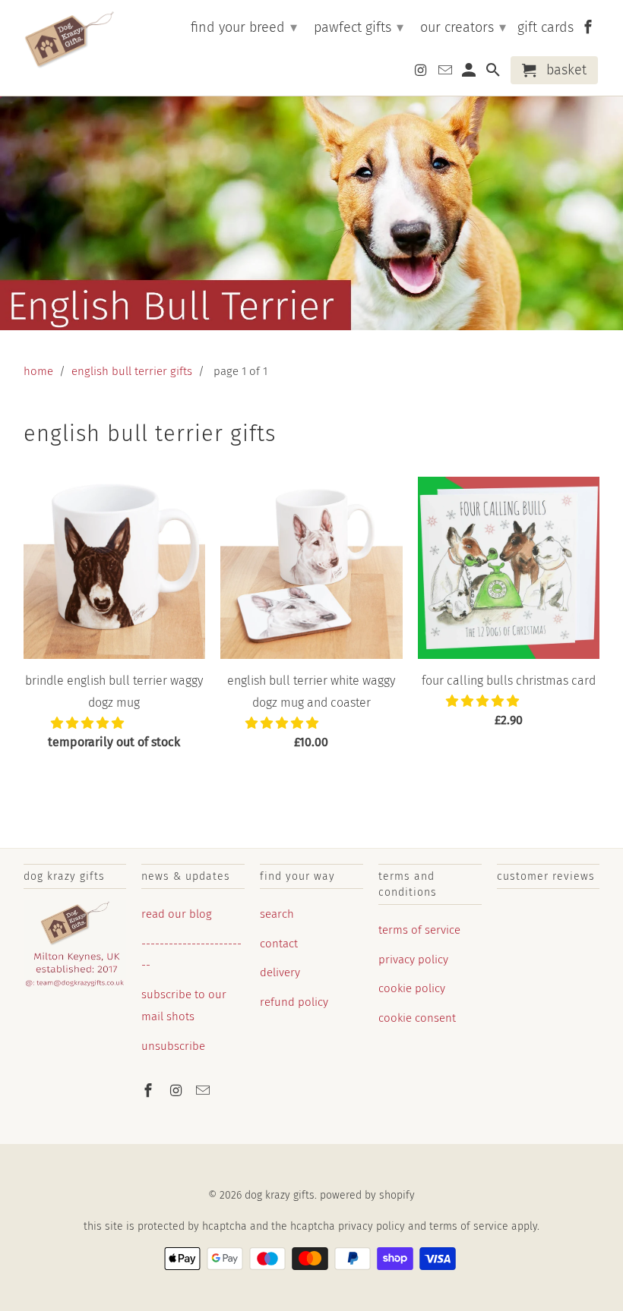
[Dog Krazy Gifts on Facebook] (149, 1091)
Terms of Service (419, 930)
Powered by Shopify (367, 1195)
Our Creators (463, 27)
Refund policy (294, 1002)
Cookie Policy (411, 988)
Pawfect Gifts (358, 27)
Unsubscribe (173, 1046)
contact (279, 943)
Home (38, 371)
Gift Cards (545, 28)
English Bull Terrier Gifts (131, 371)
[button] (89, 723)
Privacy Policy (413, 959)
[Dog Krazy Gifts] (69, 40)
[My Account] (470, 73)
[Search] (494, 73)
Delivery (280, 972)
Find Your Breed (244, 27)
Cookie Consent (417, 1018)
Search (277, 914)
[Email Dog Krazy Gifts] (204, 1091)
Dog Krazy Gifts (280, 1195)
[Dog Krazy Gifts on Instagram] (177, 1091)
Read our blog (176, 914)
